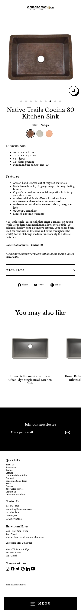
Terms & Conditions (15, 494)
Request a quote (15, 270)
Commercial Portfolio (16, 476)
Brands (9, 470)
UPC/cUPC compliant (25, 211)
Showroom (11, 467)
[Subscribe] (67, 432)
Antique (30, 134)
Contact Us (11, 492)
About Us (10, 465)
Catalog (9, 473)
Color (40, 125)
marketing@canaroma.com (19, 509)
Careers (9, 486)
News (8, 484)
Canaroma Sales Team (16, 481)
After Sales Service (15, 489)
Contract (10, 478)
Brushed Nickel (40, 134)
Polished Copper (49, 134)
